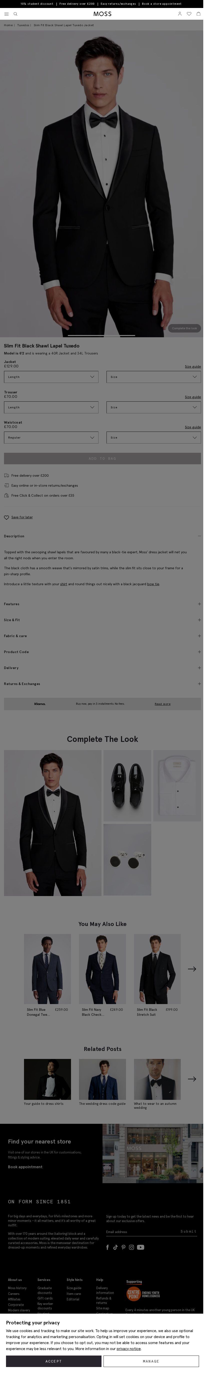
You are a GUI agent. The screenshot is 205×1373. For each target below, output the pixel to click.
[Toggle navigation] (6, 14)
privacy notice (129, 1348)
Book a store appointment (162, 3)
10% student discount (37, 3)
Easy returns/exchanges (118, 3)
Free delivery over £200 (77, 3)
